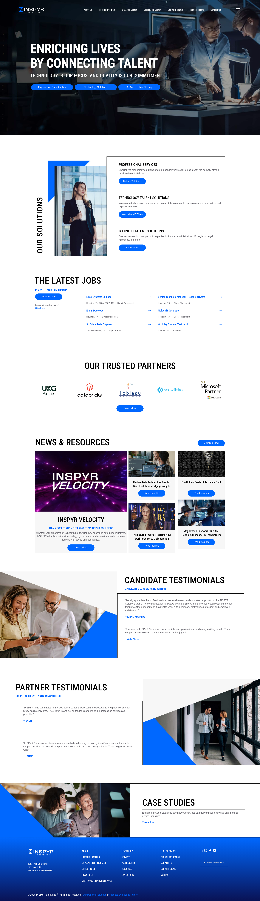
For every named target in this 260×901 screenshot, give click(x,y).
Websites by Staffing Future (123, 894)
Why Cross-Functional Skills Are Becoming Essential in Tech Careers (201, 532)
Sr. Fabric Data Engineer (99, 324)
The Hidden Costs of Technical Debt (201, 482)
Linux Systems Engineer (99, 296)
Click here (40, 308)
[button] (132, 181)
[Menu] (237, 9)
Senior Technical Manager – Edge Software (181, 296)
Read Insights (152, 493)
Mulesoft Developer (169, 310)
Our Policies (89, 894)
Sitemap (102, 894)
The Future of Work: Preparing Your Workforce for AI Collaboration (151, 536)
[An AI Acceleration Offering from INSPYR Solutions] (81, 481)
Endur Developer (95, 310)
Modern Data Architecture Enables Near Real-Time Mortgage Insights (151, 484)
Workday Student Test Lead (173, 324)
